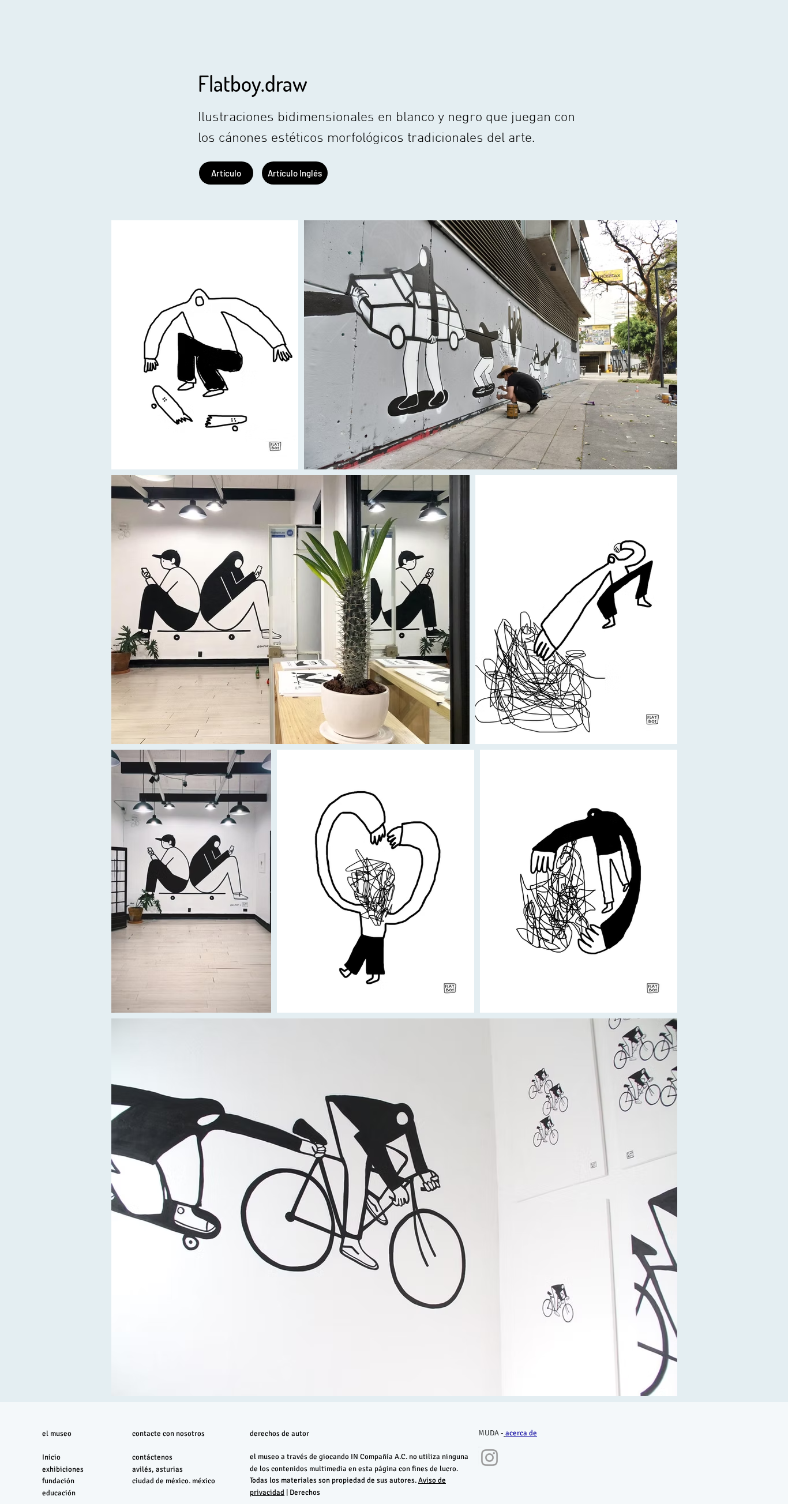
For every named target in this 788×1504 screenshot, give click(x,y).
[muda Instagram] (489, 1457)
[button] (295, 173)
